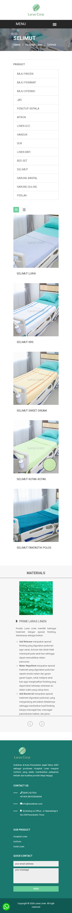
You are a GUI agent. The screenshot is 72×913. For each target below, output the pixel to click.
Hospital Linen (33, 44)
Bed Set (22, 160)
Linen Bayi (24, 152)
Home (16, 44)
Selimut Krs (25, 342)
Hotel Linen (18, 846)
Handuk (22, 134)
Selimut (22, 169)
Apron (21, 117)
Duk (19, 143)
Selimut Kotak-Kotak (31, 479)
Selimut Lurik (26, 273)
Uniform (17, 841)
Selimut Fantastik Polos (34, 547)
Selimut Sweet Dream (32, 410)
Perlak (22, 195)
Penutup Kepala (28, 108)
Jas (19, 99)
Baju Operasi (26, 91)
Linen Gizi (23, 126)
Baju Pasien (25, 73)
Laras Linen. (41, 903)
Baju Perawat (26, 82)
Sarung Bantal (27, 178)
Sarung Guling (27, 186)
